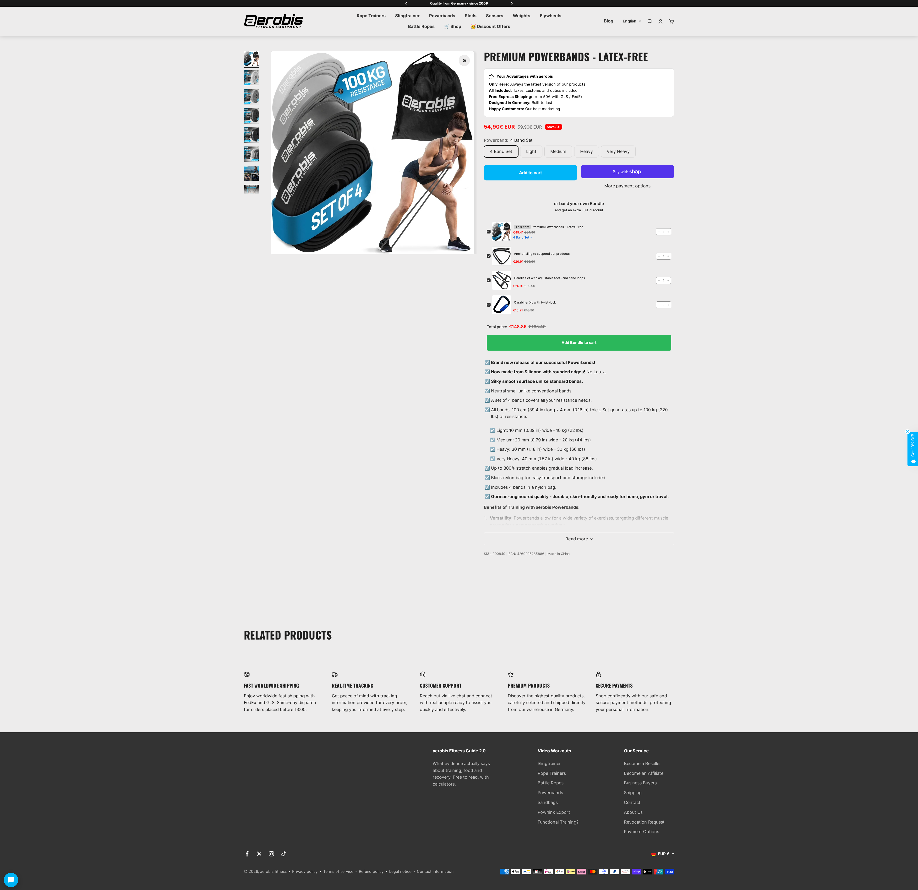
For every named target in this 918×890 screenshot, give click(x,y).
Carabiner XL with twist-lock (535, 302)
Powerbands (442, 15)
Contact (632, 802)
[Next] (512, 3)
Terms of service (338, 871)
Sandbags (548, 802)
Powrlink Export (554, 812)
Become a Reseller (642, 763)
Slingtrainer (407, 15)
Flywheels (550, 15)
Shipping (633, 792)
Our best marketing (542, 108)
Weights (521, 15)
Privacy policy (305, 871)
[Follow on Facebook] (247, 854)
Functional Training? (558, 822)
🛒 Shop (452, 26)
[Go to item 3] (251, 97)
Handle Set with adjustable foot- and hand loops (549, 278)
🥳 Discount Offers (490, 26)
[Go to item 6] (251, 155)
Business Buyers (640, 782)
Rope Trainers (371, 15)
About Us (633, 812)
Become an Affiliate (643, 773)
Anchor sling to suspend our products (542, 253)
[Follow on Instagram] (271, 854)
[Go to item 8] (251, 193)
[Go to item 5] (251, 135)
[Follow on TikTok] (283, 854)
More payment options (627, 185)
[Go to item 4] (251, 116)
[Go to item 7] (251, 174)
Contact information (435, 871)
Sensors (494, 15)
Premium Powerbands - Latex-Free (557, 227)
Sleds (470, 15)
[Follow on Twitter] (259, 854)
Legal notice (400, 871)
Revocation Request (644, 822)
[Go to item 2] (251, 78)
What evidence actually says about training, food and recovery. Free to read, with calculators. (461, 774)
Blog (608, 20)
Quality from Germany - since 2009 (459, 3)
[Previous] (406, 3)
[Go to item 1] (251, 59)
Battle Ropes (421, 26)
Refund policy (371, 871)
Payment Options (641, 831)
